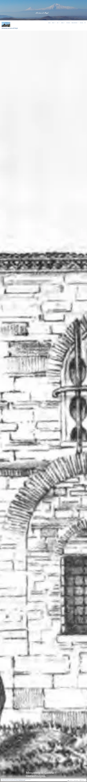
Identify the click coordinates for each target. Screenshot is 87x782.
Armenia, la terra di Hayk (10, 28)
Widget (85, 23)
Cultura (62, 22)
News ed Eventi (74, 22)
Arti (57, 22)
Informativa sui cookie (22, 780)
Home (49, 22)
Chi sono (81, 22)
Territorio (68, 22)
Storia (53, 22)
